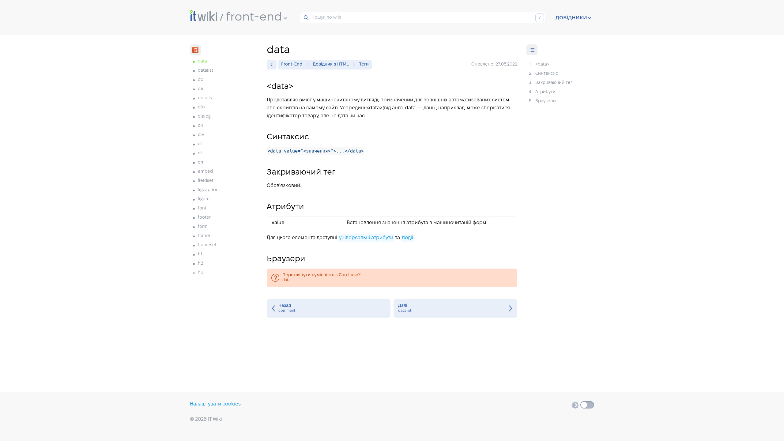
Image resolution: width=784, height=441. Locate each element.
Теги (364, 64)
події (407, 238)
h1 (200, 254)
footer (204, 218)
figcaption (208, 190)
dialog (204, 117)
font (202, 208)
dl (200, 144)
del (201, 89)
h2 (200, 264)
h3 (200, 273)
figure (204, 199)
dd (200, 80)
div (201, 135)
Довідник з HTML (331, 64)
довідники (571, 18)
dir (200, 126)
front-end (254, 17)
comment (328, 308)
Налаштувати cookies (215, 404)
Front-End (291, 64)
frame (204, 236)
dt (200, 153)
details (205, 98)
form (203, 227)
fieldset (205, 181)
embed (205, 172)
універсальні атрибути (366, 238)
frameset (207, 245)
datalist (205, 71)
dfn (201, 107)
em (201, 162)
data (392, 278)
